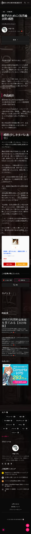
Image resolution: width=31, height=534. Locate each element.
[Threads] (5, 464)
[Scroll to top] (27, 529)
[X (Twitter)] (2, 464)
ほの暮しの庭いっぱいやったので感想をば (16, 477)
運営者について (15, 506)
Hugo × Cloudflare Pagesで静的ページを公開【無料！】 (17, 485)
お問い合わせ (15, 504)
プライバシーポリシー (15, 509)
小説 (4, 11)
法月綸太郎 (9, 11)
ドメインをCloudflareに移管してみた (15, 481)
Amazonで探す (22, 264)
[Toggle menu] (28, 2)
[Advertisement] (15, 52)
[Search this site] (25, 2)
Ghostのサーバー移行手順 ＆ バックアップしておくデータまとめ (16, 473)
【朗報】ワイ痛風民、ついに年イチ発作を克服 (17, 489)
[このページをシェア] (27, 525)
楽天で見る (9, 264)
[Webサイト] (8, 464)
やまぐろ (11, 29)
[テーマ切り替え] (3, 529)
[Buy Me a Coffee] (11, 464)
